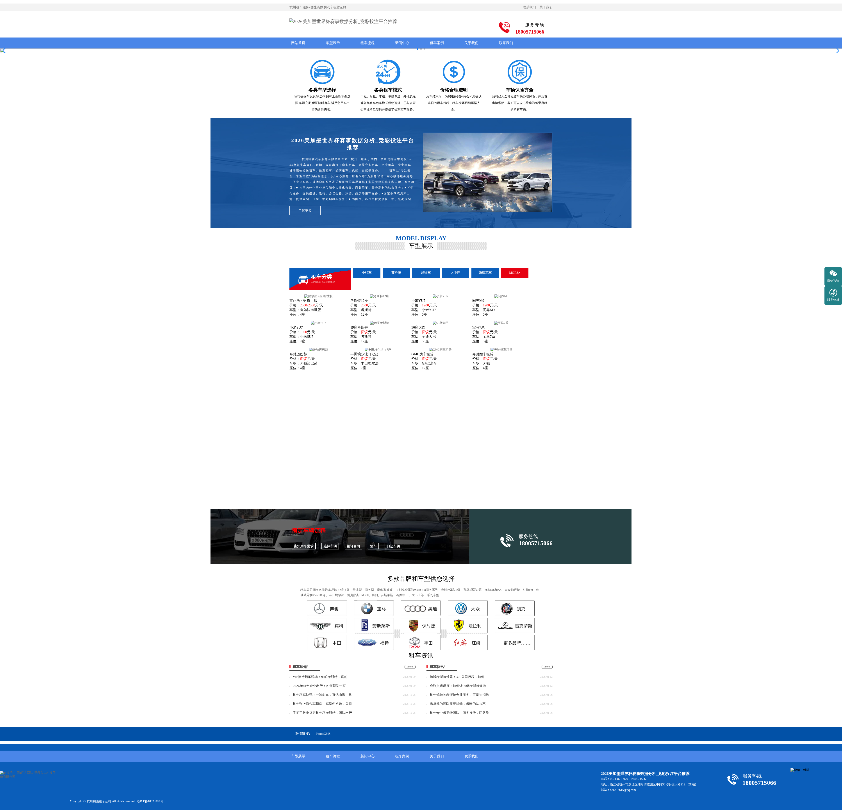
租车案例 (437, 43)
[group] (421, 50)
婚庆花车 (485, 272)
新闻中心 (402, 43)
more (410, 666)
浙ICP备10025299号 (150, 801)
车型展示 (333, 43)
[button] (837, 50)
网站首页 (298, 43)
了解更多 (305, 211)
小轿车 (367, 272)
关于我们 (546, 7)
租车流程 (367, 43)
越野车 (426, 272)
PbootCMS (323, 733)
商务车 (396, 272)
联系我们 (529, 7)
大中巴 (455, 272)
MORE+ (514, 272)
